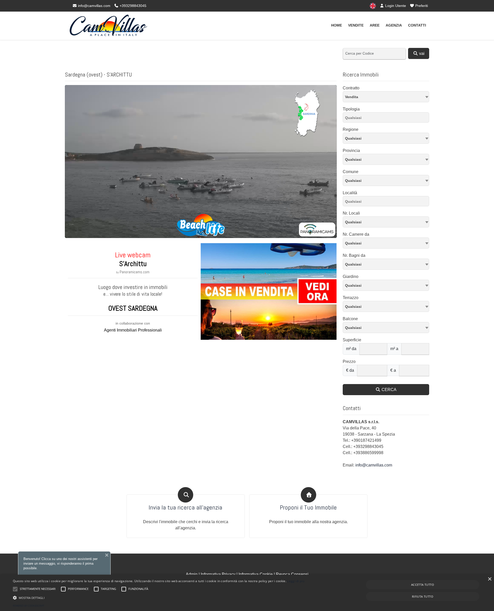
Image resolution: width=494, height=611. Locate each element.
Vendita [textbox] (351, 97)
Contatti (417, 25)
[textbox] (386, 138)
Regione (350, 129)
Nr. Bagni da (354, 255)
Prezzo (349, 361)
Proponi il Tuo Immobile (308, 507)
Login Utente (395, 6)
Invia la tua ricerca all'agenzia (185, 507)
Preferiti (421, 6)
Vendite (356, 25)
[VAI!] (269, 291)
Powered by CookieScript (28, 605)
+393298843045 (132, 6)
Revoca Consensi (292, 574)
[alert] (247, 593)
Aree (375, 25)
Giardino (350, 276)
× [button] (489, 579)
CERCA (388, 389)
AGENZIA (394, 25)
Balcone (350, 319)
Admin (192, 574)
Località (350, 193)
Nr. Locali (351, 213)
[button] (158, 597)
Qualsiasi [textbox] (353, 181)
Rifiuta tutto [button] (422, 596)
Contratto (351, 88)
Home (336, 25)
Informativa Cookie (256, 574)
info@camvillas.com (93, 6)
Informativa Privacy (218, 574)
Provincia (351, 150)
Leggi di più (295, 581)
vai (421, 53)
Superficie (352, 340)
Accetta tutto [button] (422, 585)
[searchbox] (387, 118)
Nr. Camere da (356, 234)
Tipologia (351, 109)
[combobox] (386, 96)
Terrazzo (350, 297)
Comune (350, 171)
